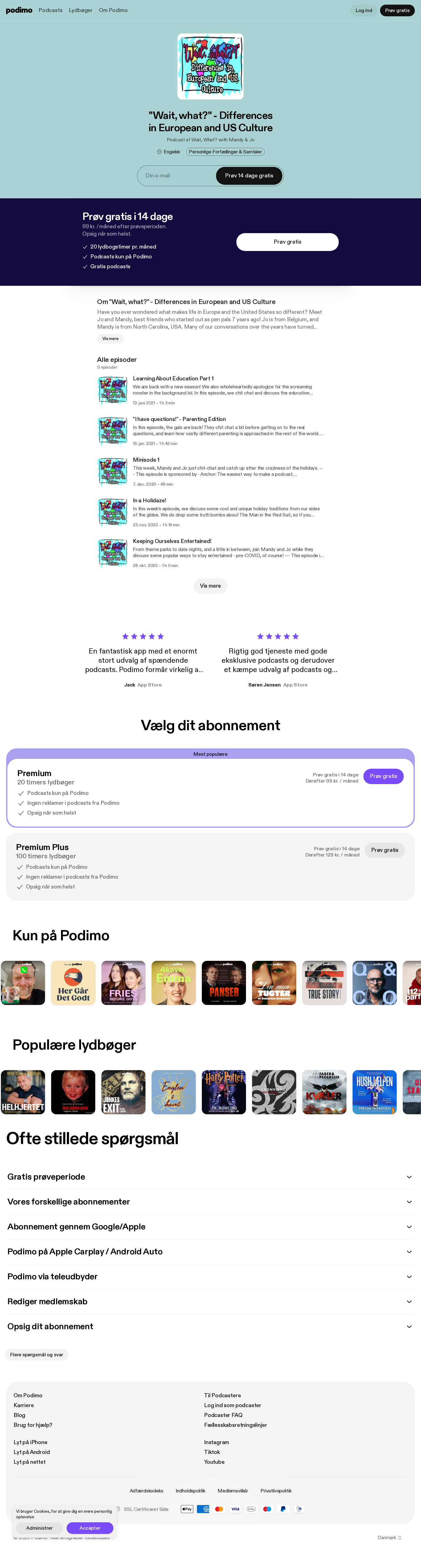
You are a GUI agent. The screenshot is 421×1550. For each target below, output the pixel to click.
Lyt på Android (32, 1452)
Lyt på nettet (30, 1462)
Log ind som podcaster (232, 1405)
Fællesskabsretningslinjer (235, 1425)
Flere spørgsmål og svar (36, 1355)
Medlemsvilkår (233, 1491)
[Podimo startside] (19, 10)
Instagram (216, 1442)
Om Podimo (113, 10)
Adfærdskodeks (146, 1491)
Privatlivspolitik (275, 1491)
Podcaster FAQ (223, 1415)
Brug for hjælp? (33, 1425)
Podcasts (51, 10)
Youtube (214, 1462)
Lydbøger (81, 10)
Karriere (24, 1405)
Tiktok (212, 1452)
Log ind (364, 10)
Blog (19, 1415)
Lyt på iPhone (30, 1442)
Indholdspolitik (191, 1491)
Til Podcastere (222, 1395)
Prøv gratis (397, 10)
